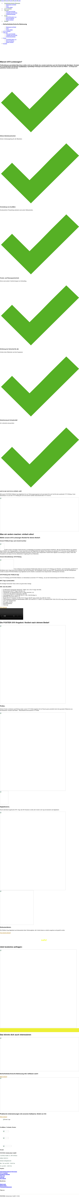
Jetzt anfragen (3, 607)
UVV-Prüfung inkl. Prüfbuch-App (9, 574)
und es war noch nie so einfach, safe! (11, 491)
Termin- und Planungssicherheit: (9, 278)
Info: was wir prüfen (5, 586)
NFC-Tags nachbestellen (7, 580)
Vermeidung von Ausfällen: (8, 207)
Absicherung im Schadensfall (8, 420)
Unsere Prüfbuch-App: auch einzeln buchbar (13, 541)
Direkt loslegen (3, 58)
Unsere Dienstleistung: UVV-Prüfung (10, 556)
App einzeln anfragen (5, 932)
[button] (39, 103)
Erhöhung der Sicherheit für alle (9, 349)
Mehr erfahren (3, 1076)
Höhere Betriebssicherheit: (8, 136)
